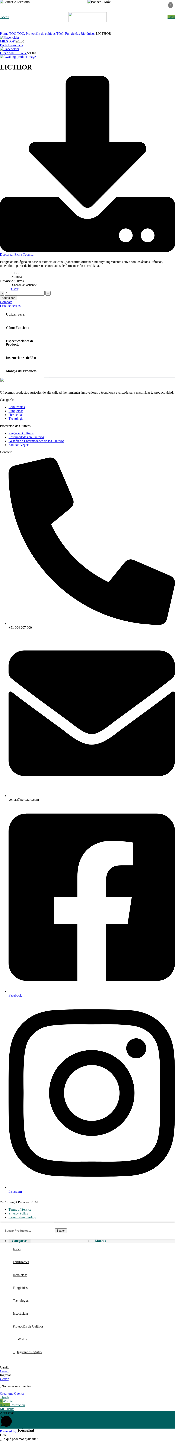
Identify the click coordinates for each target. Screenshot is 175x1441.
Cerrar (4, 1371)
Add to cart (8, 297)
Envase (5, 281)
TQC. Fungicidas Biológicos (76, 33)
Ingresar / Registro (29, 1352)
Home (4, 33)
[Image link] (24, 385)
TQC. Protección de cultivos (36, 33)
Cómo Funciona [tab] (17, 327)
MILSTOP (7, 41)
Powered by (8, 1431)
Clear (14, 289)
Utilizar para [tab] (15, 314)
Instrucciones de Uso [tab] (21, 357)
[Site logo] (88, 21)
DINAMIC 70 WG (13, 53)
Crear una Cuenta (12, 1393)
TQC (13, 33)
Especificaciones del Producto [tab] (20, 342)
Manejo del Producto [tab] (21, 371)
